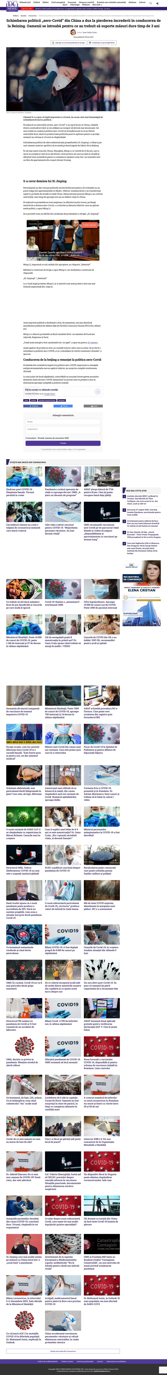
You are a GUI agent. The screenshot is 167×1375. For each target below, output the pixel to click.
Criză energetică (58, 2)
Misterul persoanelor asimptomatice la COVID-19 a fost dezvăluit (102, 832)
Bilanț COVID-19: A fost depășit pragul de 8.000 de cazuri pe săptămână (61, 950)
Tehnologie (75, 4)
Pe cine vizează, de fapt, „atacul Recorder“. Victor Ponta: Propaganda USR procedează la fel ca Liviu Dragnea (144, 534)
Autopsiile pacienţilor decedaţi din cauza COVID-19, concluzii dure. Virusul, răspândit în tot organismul (22, 1223)
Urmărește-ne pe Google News (103, 43)
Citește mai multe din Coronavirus (63, 1351)
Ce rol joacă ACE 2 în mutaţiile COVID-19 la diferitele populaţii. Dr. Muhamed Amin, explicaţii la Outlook (23, 1338)
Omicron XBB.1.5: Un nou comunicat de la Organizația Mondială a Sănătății (99, 1141)
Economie (72, 2)
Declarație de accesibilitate (116, 1361)
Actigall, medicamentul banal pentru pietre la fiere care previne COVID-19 (63, 1301)
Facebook (34, 406)
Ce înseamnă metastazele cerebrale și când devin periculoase (19, 950)
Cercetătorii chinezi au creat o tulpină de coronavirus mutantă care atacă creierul (23, 527)
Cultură (142, 2)
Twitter (65, 406)
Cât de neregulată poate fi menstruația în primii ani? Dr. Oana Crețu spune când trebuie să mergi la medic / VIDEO (63, 642)
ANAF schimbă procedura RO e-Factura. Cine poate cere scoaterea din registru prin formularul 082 (101, 713)
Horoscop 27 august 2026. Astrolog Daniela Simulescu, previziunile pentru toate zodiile (144, 512)
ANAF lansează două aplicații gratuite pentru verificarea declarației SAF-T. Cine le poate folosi (100, 1025)
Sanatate (23, 16)
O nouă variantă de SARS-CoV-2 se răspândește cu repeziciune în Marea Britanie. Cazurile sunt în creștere (23, 834)
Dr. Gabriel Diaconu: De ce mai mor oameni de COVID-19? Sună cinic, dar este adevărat (23, 1177)
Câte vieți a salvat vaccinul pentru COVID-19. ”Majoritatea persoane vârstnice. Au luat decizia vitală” (61, 529)
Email (95, 406)
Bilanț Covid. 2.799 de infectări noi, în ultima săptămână (61, 1022)
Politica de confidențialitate (48, 1361)
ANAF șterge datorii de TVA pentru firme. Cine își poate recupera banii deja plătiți (98, 492)
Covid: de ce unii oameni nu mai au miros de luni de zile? (23, 1140)
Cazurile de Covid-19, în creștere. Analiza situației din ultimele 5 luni (101, 950)
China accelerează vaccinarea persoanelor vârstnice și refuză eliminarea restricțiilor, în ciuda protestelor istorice (62, 1338)
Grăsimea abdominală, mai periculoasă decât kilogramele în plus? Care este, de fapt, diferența (24, 791)
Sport (65, 4)
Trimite (63, 443)
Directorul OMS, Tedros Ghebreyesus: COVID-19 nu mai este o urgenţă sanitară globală (22, 870)
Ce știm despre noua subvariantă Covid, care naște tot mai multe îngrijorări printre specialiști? (62, 1221)
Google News (49, 394)
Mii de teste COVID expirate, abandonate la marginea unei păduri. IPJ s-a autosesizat (99, 906)
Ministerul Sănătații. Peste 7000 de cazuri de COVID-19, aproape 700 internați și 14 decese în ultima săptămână (62, 713)
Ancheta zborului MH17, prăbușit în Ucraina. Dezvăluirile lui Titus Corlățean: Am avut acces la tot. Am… (73, 8)
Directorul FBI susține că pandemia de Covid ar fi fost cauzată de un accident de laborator (21, 1025)
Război (46, 2)
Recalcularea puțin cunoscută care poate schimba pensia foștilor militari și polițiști (100, 870)
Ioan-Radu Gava (90, 32)
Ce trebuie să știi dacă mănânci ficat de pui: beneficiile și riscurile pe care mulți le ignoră (24, 604)
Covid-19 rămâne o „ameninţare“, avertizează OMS (62, 603)
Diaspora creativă (86, 2)
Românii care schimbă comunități (111, 2)
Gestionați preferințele (85, 1361)
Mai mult (97, 4)
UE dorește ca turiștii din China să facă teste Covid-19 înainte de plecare (101, 1221)
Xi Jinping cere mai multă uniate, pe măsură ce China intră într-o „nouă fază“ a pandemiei (24, 1259)
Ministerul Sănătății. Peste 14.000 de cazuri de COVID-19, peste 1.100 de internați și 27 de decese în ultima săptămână (24, 642)
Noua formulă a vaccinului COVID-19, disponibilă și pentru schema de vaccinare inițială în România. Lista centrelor (100, 1064)
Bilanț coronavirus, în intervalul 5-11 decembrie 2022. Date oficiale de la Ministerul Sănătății (24, 1301)
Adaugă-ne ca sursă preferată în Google (70, 43)
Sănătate (132, 2)
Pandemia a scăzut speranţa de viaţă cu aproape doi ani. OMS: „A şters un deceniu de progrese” (63, 492)
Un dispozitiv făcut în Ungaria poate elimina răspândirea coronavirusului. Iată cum (100, 1177)
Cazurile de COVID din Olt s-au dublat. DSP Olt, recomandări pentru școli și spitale (100, 640)
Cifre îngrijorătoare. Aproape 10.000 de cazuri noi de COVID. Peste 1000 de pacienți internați (100, 604)
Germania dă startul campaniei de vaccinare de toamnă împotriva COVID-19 (22, 711)
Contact (100, 1361)
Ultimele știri (25, 2)
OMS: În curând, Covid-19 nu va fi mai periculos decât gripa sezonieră (24, 985)
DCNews (12, 6)
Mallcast (86, 4)
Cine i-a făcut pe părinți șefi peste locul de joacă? (63, 1140)
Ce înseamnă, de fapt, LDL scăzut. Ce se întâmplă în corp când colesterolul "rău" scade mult (24, 1100)
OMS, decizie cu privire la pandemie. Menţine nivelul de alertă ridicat (22, 1062)
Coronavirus (33, 16)
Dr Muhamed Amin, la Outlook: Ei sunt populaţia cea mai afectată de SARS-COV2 (102, 1301)
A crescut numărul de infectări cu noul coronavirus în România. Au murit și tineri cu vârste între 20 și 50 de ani (101, 1102)
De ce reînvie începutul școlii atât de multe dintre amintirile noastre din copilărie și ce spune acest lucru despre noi (63, 987)
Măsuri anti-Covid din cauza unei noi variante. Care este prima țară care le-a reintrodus (63, 749)
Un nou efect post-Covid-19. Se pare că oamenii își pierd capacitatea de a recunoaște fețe (101, 985)
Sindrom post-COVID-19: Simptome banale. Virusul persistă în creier (20, 492)
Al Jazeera (93, 342)
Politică (36, 2)
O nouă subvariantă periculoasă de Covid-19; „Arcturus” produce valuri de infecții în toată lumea (62, 906)
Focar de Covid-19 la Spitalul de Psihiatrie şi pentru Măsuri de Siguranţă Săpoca (100, 749)
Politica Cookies (67, 1361)
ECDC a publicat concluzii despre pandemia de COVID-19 (62, 869)
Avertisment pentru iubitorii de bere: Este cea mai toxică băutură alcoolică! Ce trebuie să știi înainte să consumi (143, 523)
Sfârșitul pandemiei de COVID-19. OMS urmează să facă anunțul (63, 1061)
